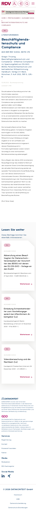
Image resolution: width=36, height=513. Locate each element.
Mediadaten (6, 462)
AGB (18, 499)
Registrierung (6, 440)
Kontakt (4, 444)
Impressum (18, 495)
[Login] (20, 3)
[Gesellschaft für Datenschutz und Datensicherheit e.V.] (5, 416)
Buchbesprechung (16, 82)
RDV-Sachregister (8, 466)
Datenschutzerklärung (18, 503)
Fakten (4, 453)
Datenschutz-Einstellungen (18, 507)
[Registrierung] (14, 3)
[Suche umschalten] (27, 3)
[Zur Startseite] (6, 3)
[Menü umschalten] (33, 4)
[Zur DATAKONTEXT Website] (10, 399)
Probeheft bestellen (9, 448)
